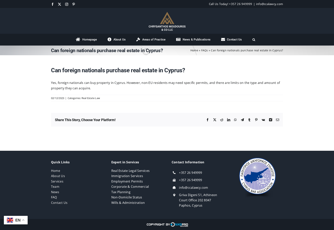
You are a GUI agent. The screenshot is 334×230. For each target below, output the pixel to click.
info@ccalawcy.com (269, 4)
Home (194, 50)
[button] (254, 39)
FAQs (204, 50)
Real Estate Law (91, 98)
